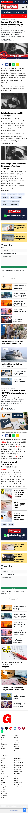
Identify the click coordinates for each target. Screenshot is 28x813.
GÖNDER (14, 267)
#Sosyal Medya (12, 194)
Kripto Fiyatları (18, 771)
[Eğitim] (14, 652)
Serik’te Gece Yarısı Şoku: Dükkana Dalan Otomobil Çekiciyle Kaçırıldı (13, 16)
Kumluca (3, 791)
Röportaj (16, 742)
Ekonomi (3, 740)
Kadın (2, 753)
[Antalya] (14, 354)
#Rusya (21, 194)
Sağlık (16, 735)
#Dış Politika (14, 204)
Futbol (16, 750)
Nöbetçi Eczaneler (19, 774)
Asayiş (16, 740)
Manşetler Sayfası (19, 763)
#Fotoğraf (5, 197)
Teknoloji (16, 748)
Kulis (2, 737)
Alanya (3, 763)
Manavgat (4, 793)
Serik (2, 798)
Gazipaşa (3, 774)
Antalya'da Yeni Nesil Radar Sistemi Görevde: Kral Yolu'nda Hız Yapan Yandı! (19, 295)
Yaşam (3, 748)
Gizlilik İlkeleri (18, 782)
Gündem (3, 735)
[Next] (25, 16)
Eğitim (13, 388)
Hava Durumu (18, 776)
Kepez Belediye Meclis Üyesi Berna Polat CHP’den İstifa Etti (19, 704)
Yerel (2, 750)
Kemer (3, 782)
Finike (2, 771)
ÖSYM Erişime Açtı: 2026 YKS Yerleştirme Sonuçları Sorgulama (12, 664)
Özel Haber (4, 744)
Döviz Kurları (17, 767)
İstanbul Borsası (18, 765)
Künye (16, 778)
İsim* (2, 247)
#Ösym (11, 524)
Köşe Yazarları (18, 758)
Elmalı (3, 769)
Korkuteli (3, 789)
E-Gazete (16, 1)
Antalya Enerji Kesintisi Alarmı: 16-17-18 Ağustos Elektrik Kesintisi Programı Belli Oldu (19, 287)
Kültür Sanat (4, 755)
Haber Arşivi (17, 784)
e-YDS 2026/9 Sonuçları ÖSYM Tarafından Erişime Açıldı (19, 373)
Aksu (2, 760)
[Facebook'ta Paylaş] (6, 64)
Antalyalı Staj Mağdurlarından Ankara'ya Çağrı (17, 319)
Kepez (3, 784)
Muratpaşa (4, 795)
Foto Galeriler (18, 760)
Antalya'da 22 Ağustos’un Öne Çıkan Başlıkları (19, 381)
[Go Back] (24, 810)
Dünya (13, 19)
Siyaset (3, 742)
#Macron (5, 201)
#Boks (12, 197)
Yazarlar (20, 1)
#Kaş (4, 194)
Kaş (2, 780)
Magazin (16, 746)
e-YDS (18, 447)
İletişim (16, 780)
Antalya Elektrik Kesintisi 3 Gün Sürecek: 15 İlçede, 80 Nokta (19, 311)
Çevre (16, 753)
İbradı (2, 778)
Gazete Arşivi (18, 787)
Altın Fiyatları (18, 769)
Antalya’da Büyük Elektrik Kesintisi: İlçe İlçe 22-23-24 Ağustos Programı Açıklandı (19, 303)
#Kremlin (5, 204)
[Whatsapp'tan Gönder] (13, 64)
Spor (2, 746)
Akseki (3, 758)
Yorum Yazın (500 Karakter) (8, 253)
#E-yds (4, 524)
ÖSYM (4, 442)
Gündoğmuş (4, 776)
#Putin (19, 197)
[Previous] (1, 16)
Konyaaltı (3, 787)
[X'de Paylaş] (10, 64)
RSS (4, 806)
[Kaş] (14, 331)
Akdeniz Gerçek (5, 19)
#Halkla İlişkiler (14, 201)
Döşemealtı (4, 767)
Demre (3, 765)
